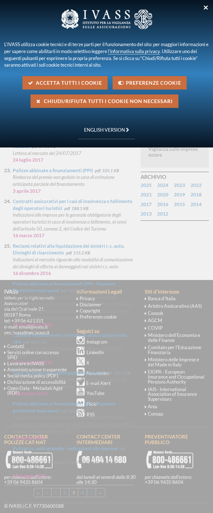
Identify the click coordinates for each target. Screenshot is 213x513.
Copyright (90, 311)
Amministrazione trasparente (37, 369)
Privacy (87, 298)
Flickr (92, 404)
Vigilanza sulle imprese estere (173, 152)
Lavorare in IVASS (25, 363)
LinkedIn (95, 352)
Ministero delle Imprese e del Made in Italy (173, 362)
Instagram (97, 342)
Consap (155, 414)
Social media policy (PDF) (32, 376)
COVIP (155, 328)
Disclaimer (91, 304)
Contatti (15, 346)
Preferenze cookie (98, 317)
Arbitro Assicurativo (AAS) (175, 306)
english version (102, 127)
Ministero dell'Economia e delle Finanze (174, 337)
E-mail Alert (98, 383)
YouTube (96, 393)
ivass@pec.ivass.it (31, 333)
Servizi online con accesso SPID (33, 354)
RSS (91, 414)
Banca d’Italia (162, 298)
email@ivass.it (33, 327)
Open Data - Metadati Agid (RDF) (35, 390)
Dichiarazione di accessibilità (36, 382)
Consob (155, 313)
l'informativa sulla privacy (134, 51)
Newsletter (98, 373)
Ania (152, 406)
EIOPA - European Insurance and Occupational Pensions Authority (176, 377)
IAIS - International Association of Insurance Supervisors (172, 394)
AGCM (155, 320)
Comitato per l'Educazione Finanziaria (174, 349)
